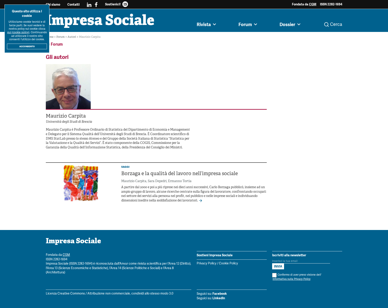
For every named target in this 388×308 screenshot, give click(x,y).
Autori (72, 37)
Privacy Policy (206, 264)
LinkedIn (218, 298)
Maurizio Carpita (133, 181)
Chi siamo (53, 4)
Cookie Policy (228, 264)
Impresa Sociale (100, 21)
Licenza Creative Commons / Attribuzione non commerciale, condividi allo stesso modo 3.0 (109, 294)
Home (50, 37)
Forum (60, 37)
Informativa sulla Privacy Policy (292, 279)
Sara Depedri (157, 181)
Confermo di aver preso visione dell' (297, 277)
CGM (312, 4)
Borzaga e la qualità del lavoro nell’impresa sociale (179, 174)
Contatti (73, 4)
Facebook (219, 294)
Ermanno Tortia (180, 181)
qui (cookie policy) (18, 32)
